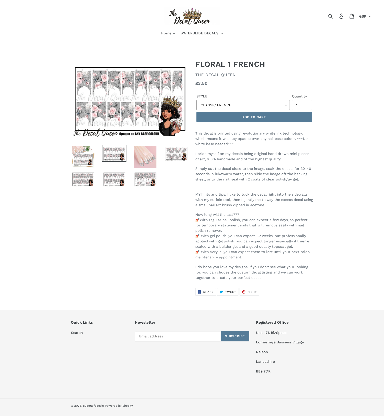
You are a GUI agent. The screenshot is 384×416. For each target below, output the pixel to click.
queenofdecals (93, 405)
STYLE (201, 96)
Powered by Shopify (119, 405)
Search (77, 333)
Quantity (299, 96)
